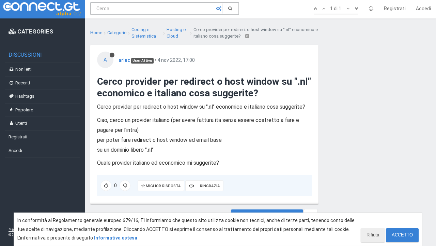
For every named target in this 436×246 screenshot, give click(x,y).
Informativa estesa (115, 238)
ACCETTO (402, 234)
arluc (124, 60)
